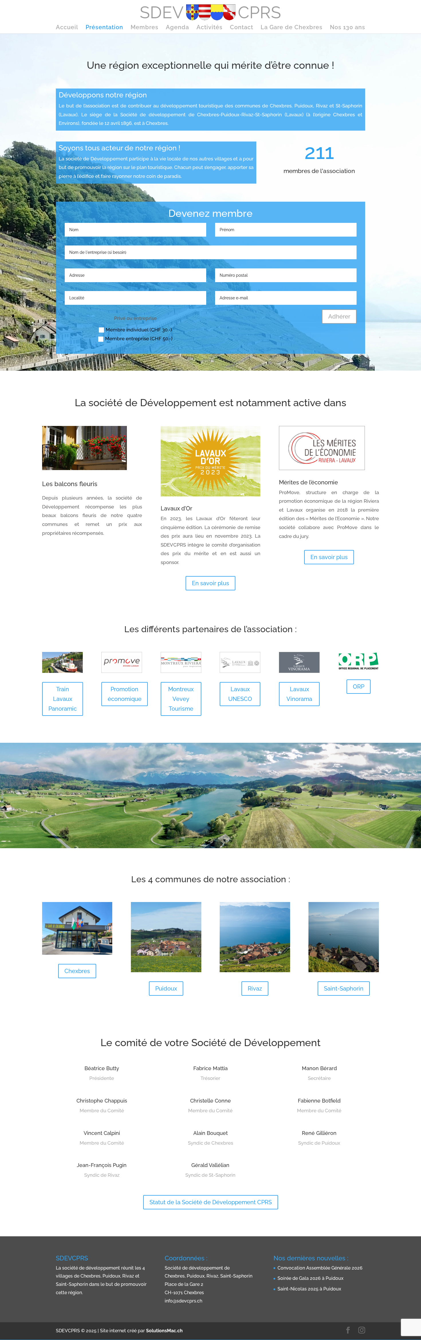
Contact (241, 28)
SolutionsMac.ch (164, 1330)
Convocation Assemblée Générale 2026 (320, 1268)
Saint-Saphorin (343, 988)
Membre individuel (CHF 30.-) (139, 330)
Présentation (104, 28)
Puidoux (166, 988)
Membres (144, 28)
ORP (358, 686)
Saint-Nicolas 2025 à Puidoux (309, 1289)
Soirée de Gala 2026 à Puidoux (310, 1278)
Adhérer (339, 316)
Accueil (67, 28)
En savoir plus (210, 583)
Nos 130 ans (347, 28)
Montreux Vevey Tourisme (181, 699)
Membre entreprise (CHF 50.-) (138, 338)
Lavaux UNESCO (240, 694)
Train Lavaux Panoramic (62, 699)
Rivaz (255, 988)
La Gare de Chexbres (291, 28)
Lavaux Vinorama (299, 694)
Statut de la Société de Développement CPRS (210, 1202)
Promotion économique (124, 694)
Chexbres (77, 971)
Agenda (177, 28)
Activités (209, 28)
